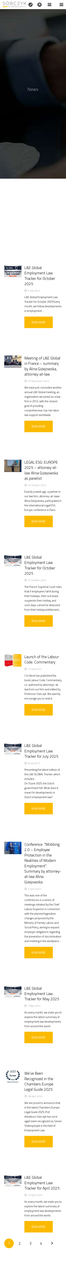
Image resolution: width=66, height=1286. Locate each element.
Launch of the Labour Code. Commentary (41, 659)
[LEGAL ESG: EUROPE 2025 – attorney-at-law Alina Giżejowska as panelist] (13, 466)
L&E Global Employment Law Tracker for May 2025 (41, 993)
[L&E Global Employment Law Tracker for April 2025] (13, 1181)
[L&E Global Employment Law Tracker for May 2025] (13, 992)
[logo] (14, 4)
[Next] (52, 1243)
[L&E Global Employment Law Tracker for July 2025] (13, 749)
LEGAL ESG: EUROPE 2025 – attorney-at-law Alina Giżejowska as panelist (41, 470)
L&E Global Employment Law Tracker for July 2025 (41, 751)
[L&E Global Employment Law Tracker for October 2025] (13, 271)
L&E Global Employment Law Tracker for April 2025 (42, 1182)
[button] (49, 4)
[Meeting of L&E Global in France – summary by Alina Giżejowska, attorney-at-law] (13, 361)
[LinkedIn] (40, 5)
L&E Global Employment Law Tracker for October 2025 (39, 276)
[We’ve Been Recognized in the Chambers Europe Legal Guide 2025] (13, 1077)
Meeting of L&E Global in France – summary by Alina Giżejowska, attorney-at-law (42, 366)
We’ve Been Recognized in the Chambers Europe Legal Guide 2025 (38, 1081)
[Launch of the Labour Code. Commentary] (13, 660)
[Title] (31, 5)
